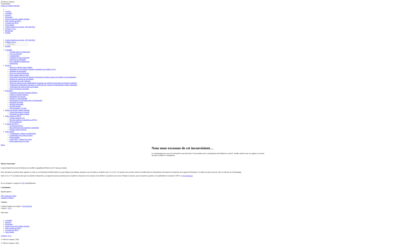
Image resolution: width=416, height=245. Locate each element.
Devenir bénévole (16, 122)
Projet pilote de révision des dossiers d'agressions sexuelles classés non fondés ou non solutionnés (43, 77)
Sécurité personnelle (16, 104)
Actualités (8, 13)
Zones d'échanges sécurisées (19, 89)
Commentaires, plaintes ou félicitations (23, 133)
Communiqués (15, 56)
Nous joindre (9, 25)
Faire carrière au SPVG (13, 21)
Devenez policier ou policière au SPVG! (23, 120)
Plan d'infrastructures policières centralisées (24, 128)
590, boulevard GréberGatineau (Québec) (8, 197)
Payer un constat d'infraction (19, 73)
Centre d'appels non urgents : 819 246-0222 (20, 27)
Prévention (9, 17)
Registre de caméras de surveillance (22, 79)
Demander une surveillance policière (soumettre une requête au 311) (33, 69)
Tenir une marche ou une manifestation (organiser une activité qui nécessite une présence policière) (43, 83)
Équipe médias (15, 137)
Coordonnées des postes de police (21, 135)
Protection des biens (16, 102)
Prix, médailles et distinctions (19, 61)
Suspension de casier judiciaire (20, 81)
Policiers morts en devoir (18, 130)
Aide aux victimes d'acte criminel (21, 67)
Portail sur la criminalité (18, 60)
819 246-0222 (188, 176)
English (7, 33)
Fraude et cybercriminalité (18, 98)
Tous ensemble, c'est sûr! (18, 108)
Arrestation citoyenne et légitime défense (23, 93)
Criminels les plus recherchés (19, 58)
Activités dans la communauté (20, 52)
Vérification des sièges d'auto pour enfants (24, 87)
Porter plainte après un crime (19, 75)
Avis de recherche (16, 54)
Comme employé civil (17, 118)
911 (23, 183)
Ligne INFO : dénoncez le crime (21, 139)
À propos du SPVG (12, 23)
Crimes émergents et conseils (19, 112)
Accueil (8, 11)
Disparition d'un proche (18, 96)
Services (8, 15)
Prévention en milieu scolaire (19, 114)
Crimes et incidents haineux (19, 95)
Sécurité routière (15, 106)
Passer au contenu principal (10, 6)
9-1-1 (10, 208)
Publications (14, 63)
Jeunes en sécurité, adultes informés (17, 19)
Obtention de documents (18, 71)
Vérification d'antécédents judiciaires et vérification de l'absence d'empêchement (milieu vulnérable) (43, 85)
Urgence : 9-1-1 (10, 29)
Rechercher (9, 31)
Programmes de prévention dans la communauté (26, 100)
